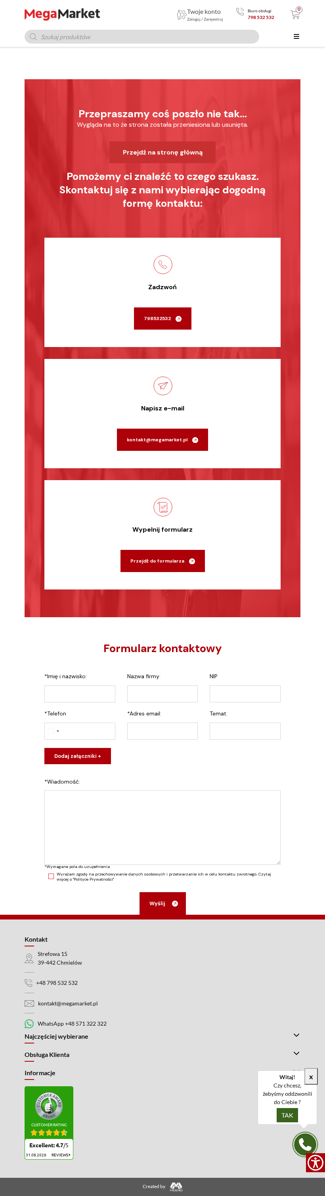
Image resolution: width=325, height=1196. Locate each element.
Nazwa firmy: (144, 676)
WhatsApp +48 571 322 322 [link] (72, 1023)
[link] (315, 1162)
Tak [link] (287, 1115)
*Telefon (55, 713)
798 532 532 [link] (261, 17)
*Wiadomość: (62, 781)
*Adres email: (144, 713)
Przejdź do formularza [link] (157, 561)
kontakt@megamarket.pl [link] (157, 440)
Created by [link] (154, 1186)
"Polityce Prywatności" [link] (93, 879)
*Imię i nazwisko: (65, 676)
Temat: (219, 713)
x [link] (311, 1076)
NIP (214, 676)
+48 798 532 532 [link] (57, 982)
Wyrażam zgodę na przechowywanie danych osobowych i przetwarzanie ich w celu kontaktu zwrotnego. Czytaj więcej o (164, 877)
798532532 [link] (157, 318)
